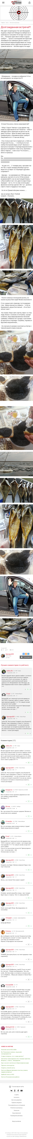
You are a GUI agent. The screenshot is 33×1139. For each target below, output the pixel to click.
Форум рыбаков (16, 1121)
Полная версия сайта (18, 1086)
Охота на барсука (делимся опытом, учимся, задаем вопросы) (14, 1071)
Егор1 (8, 694)
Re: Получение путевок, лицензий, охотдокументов (11, 1053)
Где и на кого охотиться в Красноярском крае (15, 1063)
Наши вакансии (16, 1113)
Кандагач (9, 790)
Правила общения (17, 1102)
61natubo (9, 821)
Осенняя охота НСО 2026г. (9, 1049)
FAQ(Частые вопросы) (16, 1107)
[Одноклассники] (26, 654)
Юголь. (8, 806)
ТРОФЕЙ (9, 918)
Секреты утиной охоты (8, 1068)
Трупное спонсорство (7, 1065)
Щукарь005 (10, 654)
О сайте (16, 1094)
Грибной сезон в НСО (7, 1074)
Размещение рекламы (16, 1115)
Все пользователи (16, 1100)
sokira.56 (9, 671)
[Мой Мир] (28, 654)
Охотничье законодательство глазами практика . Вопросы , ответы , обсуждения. (16, 1059)
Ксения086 (9, 985)
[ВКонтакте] (24, 654)
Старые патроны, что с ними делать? (12, 1056)
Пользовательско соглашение (16, 1105)
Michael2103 (10, 1027)
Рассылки (16, 1110)
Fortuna (8, 931)
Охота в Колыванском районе (10, 1077)
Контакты (16, 1097)
